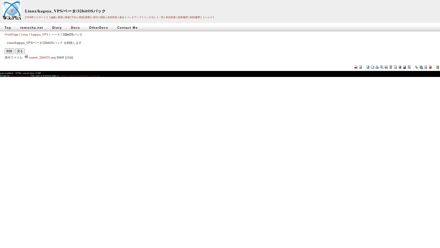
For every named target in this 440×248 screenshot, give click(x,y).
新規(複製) (85, 17)
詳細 (69, 57)
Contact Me (127, 27)
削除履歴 (195, 17)
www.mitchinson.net (20, 76)
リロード (41, 17)
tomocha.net (31, 27)
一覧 (161, 17)
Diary (57, 27)
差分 (121, 17)
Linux (24, 34)
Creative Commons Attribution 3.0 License (79, 76)
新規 (60, 17)
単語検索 (171, 17)
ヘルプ (208, 17)
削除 (102, 17)
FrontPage (11, 34)
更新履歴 (183, 17)
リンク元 (149, 17)
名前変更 (112, 17)
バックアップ (134, 17)
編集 (53, 17)
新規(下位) (71, 17)
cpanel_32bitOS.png (42, 57)
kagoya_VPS (39, 34)
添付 (95, 17)
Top (8, 27)
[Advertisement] (366, 7)
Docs (75, 27)
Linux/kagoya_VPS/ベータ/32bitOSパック (65, 11)
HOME (30, 17)
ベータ (55, 34)
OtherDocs (98, 27)
